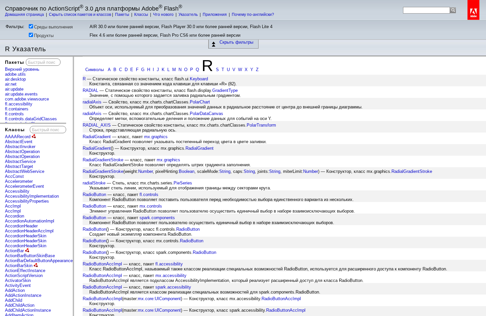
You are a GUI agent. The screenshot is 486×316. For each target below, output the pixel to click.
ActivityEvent (18, 285)
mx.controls (151, 206)
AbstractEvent (18, 141)
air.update (14, 89)
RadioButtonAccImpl (102, 263)
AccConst (14, 176)
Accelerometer (19, 181)
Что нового (164, 14)
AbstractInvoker (20, 146)
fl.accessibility (18, 103)
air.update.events (21, 94)
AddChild (13, 300)
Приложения (215, 14)
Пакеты (122, 14)
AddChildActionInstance (28, 310)
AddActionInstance (23, 295)
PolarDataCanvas (206, 113)
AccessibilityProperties (27, 201)
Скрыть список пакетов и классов (80, 14)
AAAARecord (18, 136)
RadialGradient (97, 136)
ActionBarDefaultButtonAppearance (39, 260)
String (224, 171)
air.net (11, 84)
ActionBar (15, 250)
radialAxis (92, 101)
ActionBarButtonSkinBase (30, 255)
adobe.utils (15, 74)
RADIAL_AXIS (97, 125)
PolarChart (200, 101)
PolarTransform (261, 125)
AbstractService (20, 161)
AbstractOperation (22, 151)
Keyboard (199, 78)
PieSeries (183, 182)
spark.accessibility (173, 287)
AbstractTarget (19, 166)
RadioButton (94, 194)
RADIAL (90, 90)
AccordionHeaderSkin (25, 235)
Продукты (44, 35)
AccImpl (13, 206)
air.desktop (15, 79)
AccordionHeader (21, 225)
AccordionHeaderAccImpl (29, 230)
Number (145, 171)
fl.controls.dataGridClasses (31, 118)
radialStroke (94, 182)
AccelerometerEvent (24, 186)
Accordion (14, 216)
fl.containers (16, 108)
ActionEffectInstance (25, 270)
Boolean (186, 171)
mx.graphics (156, 136)
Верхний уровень (22, 69)
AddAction (15, 290)
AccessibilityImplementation (32, 196)
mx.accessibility (170, 275)
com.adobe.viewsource (27, 99)
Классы (141, 14)
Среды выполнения (53, 26)
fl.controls (14, 113)
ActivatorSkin (18, 280)
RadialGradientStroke (103, 159)
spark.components (157, 217)
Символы (94, 69)
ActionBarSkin (19, 265)
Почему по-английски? (253, 14)
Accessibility (17, 191)
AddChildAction (19, 305)
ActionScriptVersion (24, 275)
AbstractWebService (24, 171)
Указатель (189, 14)
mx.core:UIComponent (159, 298)
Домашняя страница (25, 14)
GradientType (225, 90)
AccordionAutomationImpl (29, 220)
